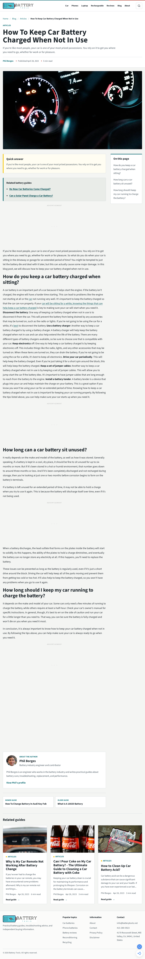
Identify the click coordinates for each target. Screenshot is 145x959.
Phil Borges (8, 61)
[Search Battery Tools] (139, 6)
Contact (93, 927)
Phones (75, 5)
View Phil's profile (16, 783)
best (15, 325)
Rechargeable (97, 5)
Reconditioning (70, 937)
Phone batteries (70, 927)
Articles (23, 18)
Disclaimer (95, 937)
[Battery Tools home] (18, 6)
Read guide (11, 899)
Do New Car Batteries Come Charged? (30, 189)
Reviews (110, 5)
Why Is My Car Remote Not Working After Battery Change (24, 865)
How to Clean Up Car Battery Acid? (116, 868)
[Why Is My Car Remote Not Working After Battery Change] (25, 839)
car (30, 299)
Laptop (84, 5)
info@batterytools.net (127, 923)
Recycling (67, 942)
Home (5, 18)
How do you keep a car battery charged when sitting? (124, 169)
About (127, 5)
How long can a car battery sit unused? (122, 181)
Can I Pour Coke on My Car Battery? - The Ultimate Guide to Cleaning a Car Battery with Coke (72, 867)
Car (67, 5)
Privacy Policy (96, 932)
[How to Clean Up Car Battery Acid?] (120, 839)
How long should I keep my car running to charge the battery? (125, 194)
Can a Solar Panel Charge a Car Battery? (31, 196)
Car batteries (68, 923)
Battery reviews (70, 932)
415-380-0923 (123, 927)
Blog (120, 5)
